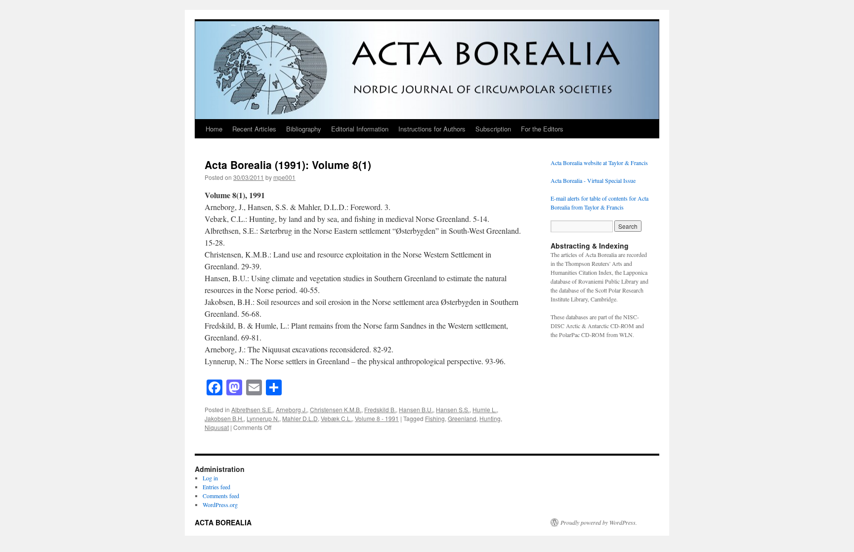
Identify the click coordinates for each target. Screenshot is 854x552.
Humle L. (484, 409)
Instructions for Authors (432, 128)
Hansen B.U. (416, 409)
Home (214, 128)
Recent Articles (254, 128)
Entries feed (216, 487)
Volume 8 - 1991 (377, 418)
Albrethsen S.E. (252, 409)
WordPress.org (220, 505)
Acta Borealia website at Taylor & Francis (599, 163)
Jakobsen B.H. (224, 418)
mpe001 (284, 177)
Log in (210, 478)
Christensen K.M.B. (335, 409)
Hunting (490, 418)
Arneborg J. (291, 409)
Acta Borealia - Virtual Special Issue (593, 180)
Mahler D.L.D (300, 418)
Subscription (493, 128)
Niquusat (217, 427)
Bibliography (303, 128)
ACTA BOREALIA (223, 522)
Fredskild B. (380, 409)
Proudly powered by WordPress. (598, 522)
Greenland (462, 418)
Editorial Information (359, 128)
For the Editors (542, 128)
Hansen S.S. (453, 409)
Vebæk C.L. (336, 418)
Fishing (435, 418)
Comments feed (221, 496)
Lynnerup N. (263, 418)
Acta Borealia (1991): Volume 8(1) (288, 164)
